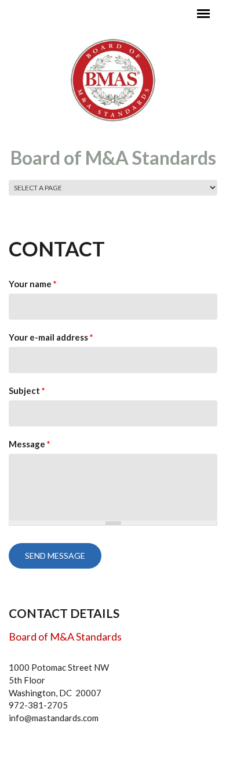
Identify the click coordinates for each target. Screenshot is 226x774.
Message (29, 444)
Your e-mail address (51, 337)
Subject (27, 390)
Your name (33, 284)
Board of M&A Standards (113, 157)
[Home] (113, 79)
